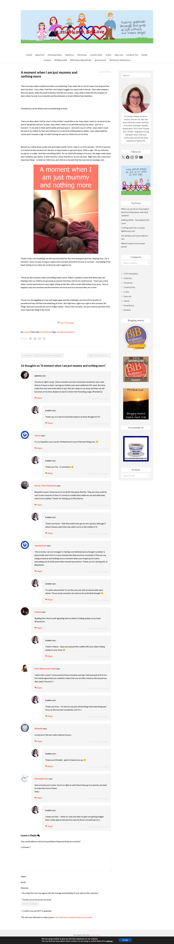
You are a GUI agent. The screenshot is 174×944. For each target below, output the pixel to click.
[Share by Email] (44, 338)
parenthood (69, 332)
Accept (125, 940)
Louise (26, 332)
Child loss (69, 54)
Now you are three (98, 355)
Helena (38, 612)
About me (39, 54)
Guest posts (100, 60)
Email (23, 882)
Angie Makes (95, 935)
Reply (39, 398)
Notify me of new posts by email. (37, 899)
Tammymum (40, 545)
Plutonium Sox (41, 778)
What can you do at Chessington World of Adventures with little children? (135, 212)
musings (60, 332)
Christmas (82, 54)
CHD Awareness (55, 54)
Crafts (108, 54)
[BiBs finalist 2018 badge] (136, 337)
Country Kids (96, 54)
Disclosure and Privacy (120, 60)
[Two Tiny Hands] (66, 322)
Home (29, 54)
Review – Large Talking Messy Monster (43, 355)
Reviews (47, 60)
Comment (26, 847)
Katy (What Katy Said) (45, 668)
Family (145, 54)
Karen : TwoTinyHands (45, 485)
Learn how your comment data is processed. (73, 917)
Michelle (38, 728)
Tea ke (38, 435)
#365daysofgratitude (80, 60)
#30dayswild (61, 60)
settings (109, 941)
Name (23, 876)
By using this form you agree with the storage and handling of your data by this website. (60, 893)
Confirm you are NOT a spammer (37, 911)
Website (24, 888)
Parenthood (45, 332)
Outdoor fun (132, 54)
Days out (119, 54)
